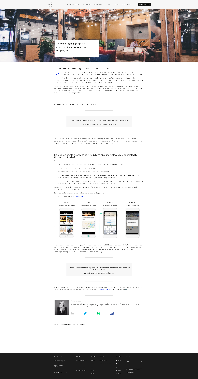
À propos (116, 4)
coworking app (78, 197)
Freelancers (86, 4)
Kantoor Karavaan (105, 289)
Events (129, 4)
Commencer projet (98, 4)
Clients (109, 4)
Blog (123, 4)
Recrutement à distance (73, 4)
